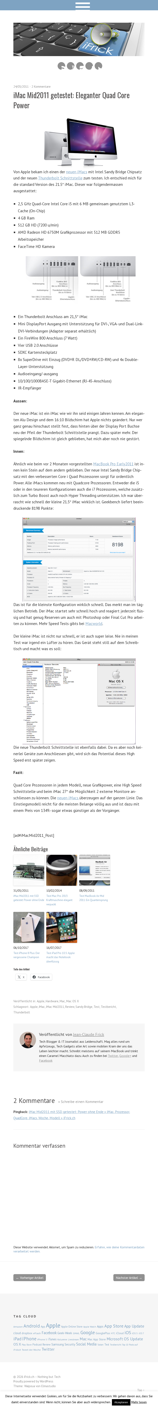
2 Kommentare (41, 86)
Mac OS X (72, 1001)
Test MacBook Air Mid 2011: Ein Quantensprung (93, 898)
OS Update (133, 1339)
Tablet (100, 1344)
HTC (113, 1333)
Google (87, 1332)
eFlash (37, 1333)
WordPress (46, 1381)
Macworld (93, 623)
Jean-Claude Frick (88, 1034)
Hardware (52, 1001)
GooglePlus (103, 1333)
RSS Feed (61, 66)
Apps (100, 1326)
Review (69, 1007)
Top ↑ (141, 1390)
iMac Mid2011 (55, 1007)
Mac (62, 1001)
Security (70, 1344)
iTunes (52, 1339)
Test (97, 1007)
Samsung (57, 1344)
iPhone (29, 1339)
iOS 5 (135, 1333)
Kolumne (62, 1339)
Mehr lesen (139, 1402)
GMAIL (76, 1333)
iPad (17, 1339)
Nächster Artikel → (129, 1278)
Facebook (89, 66)
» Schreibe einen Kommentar (80, 1101)
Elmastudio (48, 1386)
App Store (113, 1326)
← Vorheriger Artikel (29, 1278)
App (43, 1326)
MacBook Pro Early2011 (113, 463)
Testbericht (108, 1007)
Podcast (37, 1344)
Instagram (80, 66)
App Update (134, 1326)
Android (31, 1326)
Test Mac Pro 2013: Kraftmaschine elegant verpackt (59, 900)
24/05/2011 (21, 86)
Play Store (27, 1344)
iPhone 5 (42, 1339)
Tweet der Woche (31, 1349)
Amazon (18, 1326)
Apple (40, 1001)
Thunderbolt (21, 1012)
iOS (127, 1332)
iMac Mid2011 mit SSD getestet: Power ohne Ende (28, 898)
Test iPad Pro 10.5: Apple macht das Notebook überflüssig (60, 957)
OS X (17, 1344)
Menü (79, 5)
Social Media (86, 1344)
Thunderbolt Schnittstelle (60, 177)
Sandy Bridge (84, 1007)
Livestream (73, 1339)
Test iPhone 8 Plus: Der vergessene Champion (26, 955)
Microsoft (115, 1338)
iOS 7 (141, 1333)
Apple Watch (89, 1326)
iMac (42, 1007)
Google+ (125, 1056)
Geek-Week (64, 1333)
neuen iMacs (76, 171)
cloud (17, 1333)
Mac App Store (97, 1339)
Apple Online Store (71, 1326)
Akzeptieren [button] (121, 1402)
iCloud (120, 1333)
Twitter (98, 66)
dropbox (27, 1333)
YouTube (70, 66)
